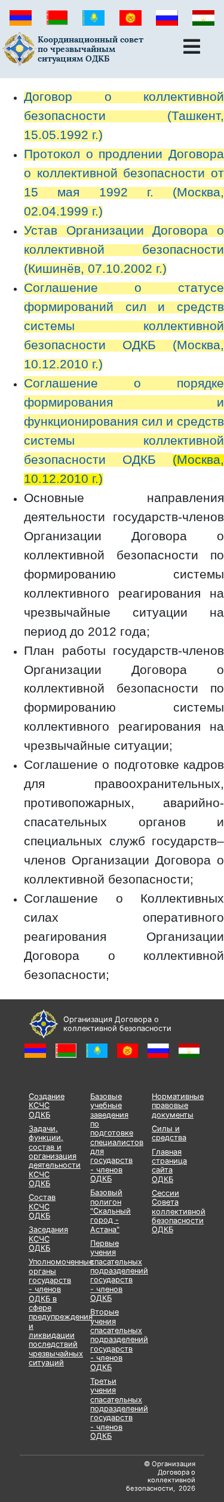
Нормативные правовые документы (178, 1105)
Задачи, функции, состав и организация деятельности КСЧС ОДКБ (55, 1156)
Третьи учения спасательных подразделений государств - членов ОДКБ (119, 1409)
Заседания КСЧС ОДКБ (48, 1238)
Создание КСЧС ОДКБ (47, 1105)
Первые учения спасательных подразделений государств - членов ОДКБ (119, 1271)
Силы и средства (169, 1133)
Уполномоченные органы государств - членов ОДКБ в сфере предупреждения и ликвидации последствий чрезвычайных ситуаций (61, 1312)
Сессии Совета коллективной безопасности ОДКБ (178, 1211)
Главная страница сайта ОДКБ (169, 1165)
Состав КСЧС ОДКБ (42, 1206)
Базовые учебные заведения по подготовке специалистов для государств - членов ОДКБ (116, 1137)
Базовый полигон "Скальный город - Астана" (110, 1210)
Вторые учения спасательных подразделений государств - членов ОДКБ (119, 1339)
